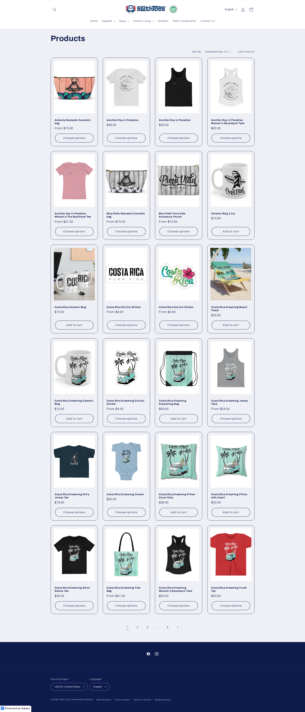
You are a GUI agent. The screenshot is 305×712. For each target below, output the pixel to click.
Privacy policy (122, 700)
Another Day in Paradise (122, 119)
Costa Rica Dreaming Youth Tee (229, 589)
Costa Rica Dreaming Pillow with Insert (229, 496)
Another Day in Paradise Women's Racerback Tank (228, 121)
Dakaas (25, 708)
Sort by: (196, 51)
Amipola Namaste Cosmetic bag (73, 121)
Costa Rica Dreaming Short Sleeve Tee (72, 589)
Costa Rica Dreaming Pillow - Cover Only (178, 496)
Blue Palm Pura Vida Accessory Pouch (172, 215)
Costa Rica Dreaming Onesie (125, 494)
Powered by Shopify (82, 699)
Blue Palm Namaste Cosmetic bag (126, 215)
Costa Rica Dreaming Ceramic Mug (74, 402)
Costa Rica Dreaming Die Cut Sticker (125, 402)
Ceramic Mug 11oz (223, 213)
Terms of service (142, 700)
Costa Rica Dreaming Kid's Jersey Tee (72, 496)
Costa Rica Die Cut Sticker (124, 307)
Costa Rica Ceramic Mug (70, 307)
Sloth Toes (65, 699)
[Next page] (178, 627)
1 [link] (127, 627)
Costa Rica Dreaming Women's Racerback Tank (175, 589)
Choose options (74, 137)
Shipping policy (163, 700)
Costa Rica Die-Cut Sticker (176, 307)
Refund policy (104, 700)
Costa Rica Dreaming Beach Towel (229, 309)
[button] (55, 9)
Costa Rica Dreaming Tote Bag (123, 589)
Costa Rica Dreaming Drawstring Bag (172, 402)
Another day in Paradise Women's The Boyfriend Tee (73, 215)
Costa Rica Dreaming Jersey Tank (229, 402)
